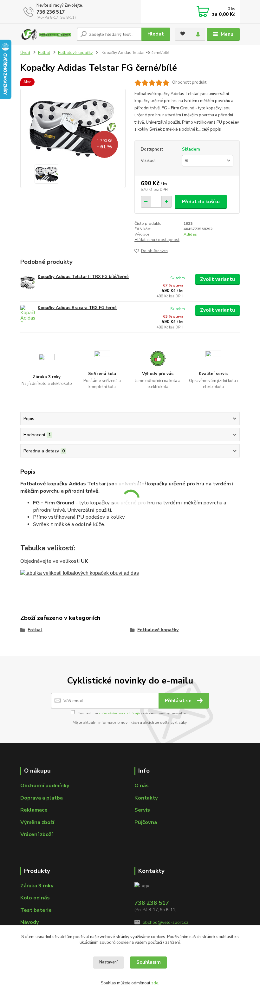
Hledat (155, 34)
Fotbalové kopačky (75, 52)
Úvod (25, 52)
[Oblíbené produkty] (182, 34)
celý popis (211, 129)
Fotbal (44, 52)
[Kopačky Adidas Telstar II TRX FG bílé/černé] (27, 282)
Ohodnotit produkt (189, 82)
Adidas (190, 234)
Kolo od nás (35, 897)
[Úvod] (46, 34)
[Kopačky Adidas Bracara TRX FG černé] (27, 313)
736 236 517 (50, 12)
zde (154, 983)
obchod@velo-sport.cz (165, 922)
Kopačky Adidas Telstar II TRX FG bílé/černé (83, 277)
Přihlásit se (179, 700)
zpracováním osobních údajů (119, 713)
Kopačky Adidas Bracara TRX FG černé (77, 308)
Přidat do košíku (201, 201)
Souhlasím (148, 962)
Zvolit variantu (217, 279)
